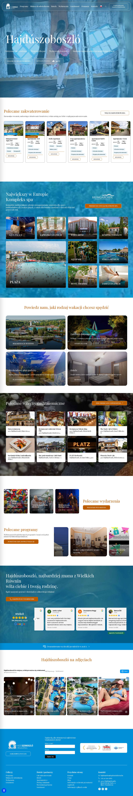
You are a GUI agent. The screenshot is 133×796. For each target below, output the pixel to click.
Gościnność (75, 6)
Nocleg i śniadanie (43, 782)
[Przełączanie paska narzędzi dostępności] (4, 790)
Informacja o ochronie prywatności (79, 782)
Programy (24, 6)
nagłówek (70, 785)
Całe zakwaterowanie (44, 775)
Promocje (85, 6)
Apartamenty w (42, 780)
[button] (35, 619)
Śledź (126, 671)
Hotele (54, 6)
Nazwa (47, 750)
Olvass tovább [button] (42, 627)
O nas (69, 778)
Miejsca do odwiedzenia (39, 6)
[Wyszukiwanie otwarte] (105, 6)
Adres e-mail (49, 743)
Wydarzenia (63, 6)
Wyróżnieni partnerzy (44, 785)
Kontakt (94, 6)
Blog (69, 780)
